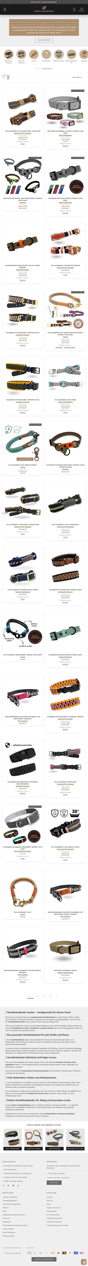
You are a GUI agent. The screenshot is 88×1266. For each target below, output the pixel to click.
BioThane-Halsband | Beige (65, 970)
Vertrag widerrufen (44, 1259)
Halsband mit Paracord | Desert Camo (65, 590)
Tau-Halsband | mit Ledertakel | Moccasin (22, 131)
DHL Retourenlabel (53, 1215)
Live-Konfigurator (78, 90)
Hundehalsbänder (47, 68)
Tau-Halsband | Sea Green (65, 400)
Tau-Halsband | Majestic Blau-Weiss (23, 590)
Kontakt (49, 1197)
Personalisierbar (35, 424)
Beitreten (54, 1182)
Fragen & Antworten (54, 1208)
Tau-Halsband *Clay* (22, 912)
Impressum (6, 1218)
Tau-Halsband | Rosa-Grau (65, 782)
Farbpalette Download (54, 1218)
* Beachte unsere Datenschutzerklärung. (58, 1178)
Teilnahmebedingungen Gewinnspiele (15, 1225)
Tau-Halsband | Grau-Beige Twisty (65, 847)
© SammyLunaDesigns (12, 1253)
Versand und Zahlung (10, 1197)
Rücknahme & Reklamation (12, 1204)
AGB (4, 1211)
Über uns (50, 1201)
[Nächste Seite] (57, 996)
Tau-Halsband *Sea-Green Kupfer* (22, 465)
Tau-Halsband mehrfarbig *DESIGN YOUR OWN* (22, 655)
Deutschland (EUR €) (12, 1248)
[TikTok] (18, 1185)
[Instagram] (8, 1185)
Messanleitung (51, 1211)
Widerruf (6, 1208)
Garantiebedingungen (10, 1201)
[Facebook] (3, 1185)
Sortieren (77, 77)
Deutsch (30, 1248)
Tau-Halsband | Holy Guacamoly (65, 524)
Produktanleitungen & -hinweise (57, 1225)
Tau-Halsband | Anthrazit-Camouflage (22, 524)
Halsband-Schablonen (54, 1222)
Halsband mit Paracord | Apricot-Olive (22, 400)
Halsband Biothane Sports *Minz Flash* (65, 655)
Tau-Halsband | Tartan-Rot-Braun (65, 265)
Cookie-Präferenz (8, 1229)
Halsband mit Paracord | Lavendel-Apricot (65, 717)
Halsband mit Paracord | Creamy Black (22, 332)
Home (37, 68)
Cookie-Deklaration (9, 1232)
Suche (49, 1204)
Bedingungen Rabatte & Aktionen (14, 1215)
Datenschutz (7, 1222)
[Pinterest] (13, 1185)
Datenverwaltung (8, 1236)
